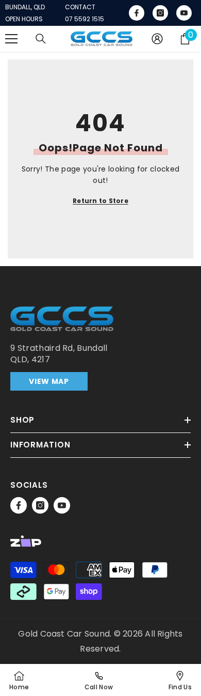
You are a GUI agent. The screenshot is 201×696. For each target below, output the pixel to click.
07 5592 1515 (84, 19)
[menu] (11, 39)
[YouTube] (62, 505)
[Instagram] (40, 505)
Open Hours (24, 19)
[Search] (41, 39)
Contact (80, 7)
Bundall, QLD (25, 7)
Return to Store (100, 200)
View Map (49, 381)
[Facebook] (18, 505)
